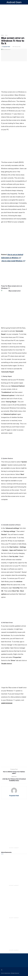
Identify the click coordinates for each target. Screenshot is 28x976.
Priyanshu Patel (6, 46)
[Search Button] (26, 2)
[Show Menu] (1, 2)
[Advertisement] (14, 76)
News (6, 35)
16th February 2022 (16, 46)
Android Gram (14, 2)
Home (2, 35)
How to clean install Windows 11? (13, 261)
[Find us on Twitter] (1, 970)
